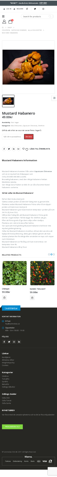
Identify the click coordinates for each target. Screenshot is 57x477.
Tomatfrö (5, 379)
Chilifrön (41, 126)
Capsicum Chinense (30, 126)
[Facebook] (27, 9)
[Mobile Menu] (4, 16)
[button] (49, 254)
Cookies (5, 365)
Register (20, 9)
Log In (8, 9)
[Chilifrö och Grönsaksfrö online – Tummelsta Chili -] (13, 16)
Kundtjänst (6, 357)
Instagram (14, 342)
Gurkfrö (5, 381)
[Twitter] (35, 9)
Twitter (9, 149)
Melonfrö (5, 384)
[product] (15, 273)
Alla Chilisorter (16, 126)
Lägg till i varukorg (4, 297)
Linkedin (19, 342)
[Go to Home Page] (3, 27)
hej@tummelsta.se (12, 324)
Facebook (4, 149)
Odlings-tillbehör (8, 387)
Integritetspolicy (8, 362)
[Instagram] (43, 9)
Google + (19, 149)
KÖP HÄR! (43, 3)
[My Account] (4, 22)
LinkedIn (14, 149)
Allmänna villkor (8, 360)
